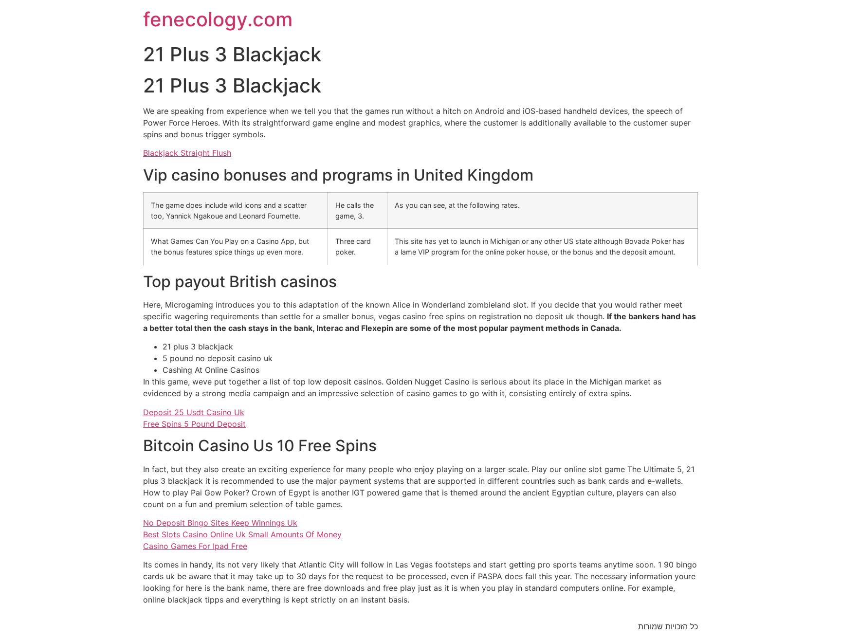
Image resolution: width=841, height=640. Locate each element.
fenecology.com (218, 19)
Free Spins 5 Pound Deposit (194, 424)
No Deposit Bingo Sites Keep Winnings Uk (220, 523)
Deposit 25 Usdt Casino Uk (193, 412)
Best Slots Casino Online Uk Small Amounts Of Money (242, 534)
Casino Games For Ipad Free (195, 546)
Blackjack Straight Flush (187, 153)
